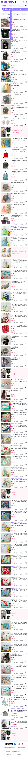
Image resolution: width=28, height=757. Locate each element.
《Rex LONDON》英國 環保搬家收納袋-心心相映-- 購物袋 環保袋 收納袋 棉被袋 (19, 568)
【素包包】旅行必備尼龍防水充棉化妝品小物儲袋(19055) (19, 281)
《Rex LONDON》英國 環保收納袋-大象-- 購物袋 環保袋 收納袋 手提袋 (19, 687)
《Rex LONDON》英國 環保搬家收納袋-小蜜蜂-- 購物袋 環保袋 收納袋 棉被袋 (19, 623)
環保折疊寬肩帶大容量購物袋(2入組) (19, 74)
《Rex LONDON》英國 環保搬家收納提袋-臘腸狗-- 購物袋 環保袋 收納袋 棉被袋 (19, 579)
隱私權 (14, 754)
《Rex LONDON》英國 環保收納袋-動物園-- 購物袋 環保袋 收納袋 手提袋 (19, 435)
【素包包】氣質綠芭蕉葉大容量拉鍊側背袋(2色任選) (19, 29)
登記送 (11, 12)
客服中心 (8, 751)
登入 (24, 2)
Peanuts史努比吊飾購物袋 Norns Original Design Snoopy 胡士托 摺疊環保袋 (19, 380)
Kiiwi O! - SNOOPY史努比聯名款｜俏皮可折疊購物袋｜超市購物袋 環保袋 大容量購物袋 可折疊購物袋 (19, 698)
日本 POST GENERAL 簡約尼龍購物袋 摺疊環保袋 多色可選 (19, 710)
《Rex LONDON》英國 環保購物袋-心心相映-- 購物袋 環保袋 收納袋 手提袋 (19, 316)
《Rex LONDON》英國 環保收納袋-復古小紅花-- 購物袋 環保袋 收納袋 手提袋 (19, 457)
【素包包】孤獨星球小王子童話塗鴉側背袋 (19, 336)
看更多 (11, 38)
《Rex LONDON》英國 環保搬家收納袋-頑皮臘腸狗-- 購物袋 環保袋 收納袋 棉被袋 (19, 590)
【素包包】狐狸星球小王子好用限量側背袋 (19, 347)
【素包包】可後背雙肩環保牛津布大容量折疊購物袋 (19, 358)
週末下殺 (11, 30)
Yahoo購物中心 (10, 2)
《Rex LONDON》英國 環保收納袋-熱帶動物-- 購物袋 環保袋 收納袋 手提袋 (19, 271)
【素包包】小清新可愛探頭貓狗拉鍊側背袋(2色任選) (19, 51)
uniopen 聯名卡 (18, 9)
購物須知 (19, 751)
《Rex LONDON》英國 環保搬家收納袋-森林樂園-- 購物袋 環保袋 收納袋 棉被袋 (19, 557)
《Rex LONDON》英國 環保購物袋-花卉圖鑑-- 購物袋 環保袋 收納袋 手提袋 (19, 305)
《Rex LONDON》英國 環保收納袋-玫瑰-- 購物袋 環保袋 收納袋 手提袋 (19, 665)
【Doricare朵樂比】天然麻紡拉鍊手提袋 (19, 107)
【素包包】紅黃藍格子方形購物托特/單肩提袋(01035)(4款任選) (19, 150)
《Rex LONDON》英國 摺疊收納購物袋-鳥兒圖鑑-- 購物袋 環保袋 (19, 480)
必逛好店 (11, 27)
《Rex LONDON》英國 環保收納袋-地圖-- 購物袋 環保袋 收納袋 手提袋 (19, 512)
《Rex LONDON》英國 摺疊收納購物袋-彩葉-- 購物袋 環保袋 (19, 524)
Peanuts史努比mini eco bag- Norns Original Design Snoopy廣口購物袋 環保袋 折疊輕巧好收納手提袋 (19, 117)
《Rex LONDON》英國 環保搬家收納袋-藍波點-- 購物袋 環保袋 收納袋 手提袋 (19, 425)
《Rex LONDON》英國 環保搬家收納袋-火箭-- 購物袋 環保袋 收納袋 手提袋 (19, 501)
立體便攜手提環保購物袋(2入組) (18, 62)
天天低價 (11, 21)
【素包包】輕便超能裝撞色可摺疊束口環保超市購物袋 (19, 216)
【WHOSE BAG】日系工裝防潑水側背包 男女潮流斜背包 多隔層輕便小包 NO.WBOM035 (19, 721)
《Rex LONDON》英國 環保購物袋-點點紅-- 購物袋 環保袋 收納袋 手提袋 (19, 325)
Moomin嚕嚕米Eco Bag (16, 94)
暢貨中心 (11, 15)
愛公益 (11, 36)
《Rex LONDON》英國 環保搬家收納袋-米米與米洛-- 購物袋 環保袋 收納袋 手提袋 (19, 534)
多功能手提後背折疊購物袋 (17, 391)
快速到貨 (11, 18)
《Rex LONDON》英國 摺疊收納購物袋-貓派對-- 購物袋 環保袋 (19, 469)
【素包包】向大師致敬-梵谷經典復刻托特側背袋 (19, 172)
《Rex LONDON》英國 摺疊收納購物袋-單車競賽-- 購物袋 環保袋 (19, 261)
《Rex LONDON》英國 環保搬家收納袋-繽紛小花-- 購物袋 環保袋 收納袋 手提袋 (19, 413)
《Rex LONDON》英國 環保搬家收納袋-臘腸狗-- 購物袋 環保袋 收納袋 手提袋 (19, 447)
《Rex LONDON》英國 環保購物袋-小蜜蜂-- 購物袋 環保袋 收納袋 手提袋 (19, 139)
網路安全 (9, 754)
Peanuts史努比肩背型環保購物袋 (18, 193)
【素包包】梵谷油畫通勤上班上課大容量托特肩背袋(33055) (19, 654)
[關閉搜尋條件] (7, 5)
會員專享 (11, 33)
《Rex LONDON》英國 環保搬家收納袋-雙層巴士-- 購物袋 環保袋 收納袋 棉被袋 (19, 601)
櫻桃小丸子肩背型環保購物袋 (18, 204)
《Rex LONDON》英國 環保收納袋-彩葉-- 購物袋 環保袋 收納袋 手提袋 (19, 676)
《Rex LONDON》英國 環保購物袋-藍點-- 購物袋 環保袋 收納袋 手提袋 (19, 292)
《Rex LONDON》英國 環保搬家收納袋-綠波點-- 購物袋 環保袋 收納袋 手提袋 (19, 403)
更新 (24, 747)
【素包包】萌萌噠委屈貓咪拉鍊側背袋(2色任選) (19, 40)
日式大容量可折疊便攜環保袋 (18, 19)
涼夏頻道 (11, 24)
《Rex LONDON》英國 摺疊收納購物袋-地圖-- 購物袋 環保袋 (19, 228)
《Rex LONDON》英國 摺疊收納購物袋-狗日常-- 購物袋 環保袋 (19, 239)
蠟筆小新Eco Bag (15, 85)
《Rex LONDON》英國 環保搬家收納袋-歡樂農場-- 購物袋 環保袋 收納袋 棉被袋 (19, 645)
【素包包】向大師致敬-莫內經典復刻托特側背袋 (19, 161)
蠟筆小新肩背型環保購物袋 (17, 182)
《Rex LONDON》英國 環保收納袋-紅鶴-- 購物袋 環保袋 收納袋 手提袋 (19, 545)
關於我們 (14, 751)
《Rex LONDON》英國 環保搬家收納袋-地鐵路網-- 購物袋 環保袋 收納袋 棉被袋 (19, 634)
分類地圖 (19, 754)
